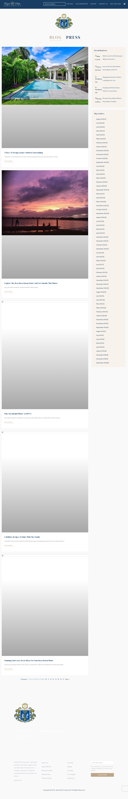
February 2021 (100, 272)
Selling (69, 767)
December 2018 (101, 355)
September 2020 (101, 288)
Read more (17, 780)
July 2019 (99, 335)
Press (73, 37)
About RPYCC (46, 767)
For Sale (70, 763)
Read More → (9, 161)
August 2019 (100, 331)
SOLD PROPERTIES (82, 4)
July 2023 (99, 221)
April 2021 (99, 268)
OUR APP (93, 4)
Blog (55, 37)
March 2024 (100, 201)
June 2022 (99, 257)
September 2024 (101, 190)
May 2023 (99, 229)
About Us (45, 763)
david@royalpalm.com (52, 731)
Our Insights (71, 774)
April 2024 (99, 198)
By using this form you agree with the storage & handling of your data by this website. (102, 768)
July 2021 (99, 264)
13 (53, 679)
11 (48, 679)
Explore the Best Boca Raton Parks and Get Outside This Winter (31, 283)
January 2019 (100, 351)
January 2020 (100, 315)
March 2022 (100, 260)
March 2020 (100, 308)
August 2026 (100, 119)
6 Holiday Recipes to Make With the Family (22, 537)
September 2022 (101, 249)
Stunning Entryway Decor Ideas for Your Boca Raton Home (28, 660)
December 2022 (101, 237)
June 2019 (99, 339)
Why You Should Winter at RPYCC (18, 413)
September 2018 (101, 363)
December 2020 (101, 280)
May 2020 (99, 304)
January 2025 (100, 186)
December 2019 (101, 319)
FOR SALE (70, 4)
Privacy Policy (47, 778)
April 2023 (99, 233)
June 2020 (99, 300)
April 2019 (99, 347)
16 (61, 679)
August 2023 (100, 217)
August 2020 (100, 292)
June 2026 (99, 127)
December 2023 (101, 205)
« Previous (23, 679)
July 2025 (99, 166)
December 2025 (101, 150)
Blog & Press (46, 774)
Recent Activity (47, 770)
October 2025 (100, 158)
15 (58, 679)
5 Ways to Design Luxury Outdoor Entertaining (23, 152)
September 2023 (101, 213)
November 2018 (101, 359)
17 (63, 679)
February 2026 (101, 143)
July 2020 (99, 296)
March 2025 (100, 178)
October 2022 (100, 245)
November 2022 (101, 241)
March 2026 (100, 139)
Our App (70, 770)
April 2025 (99, 174)
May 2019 (99, 343)
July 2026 (99, 123)
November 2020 (101, 284)
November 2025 (101, 154)
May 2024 (99, 194)
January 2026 (100, 146)
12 (50, 679)
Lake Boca (71, 778)
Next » (67, 679)
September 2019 (101, 327)
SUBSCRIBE (102, 775)
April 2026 (99, 135)
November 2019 (101, 323)
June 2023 (99, 225)
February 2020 (101, 312)
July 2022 (99, 253)
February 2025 (101, 182)
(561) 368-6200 (115, 4)
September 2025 (101, 162)
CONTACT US (103, 4)
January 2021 (100, 276)
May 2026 (99, 131)
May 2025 (99, 170)
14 (56, 679)
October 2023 (100, 209)
